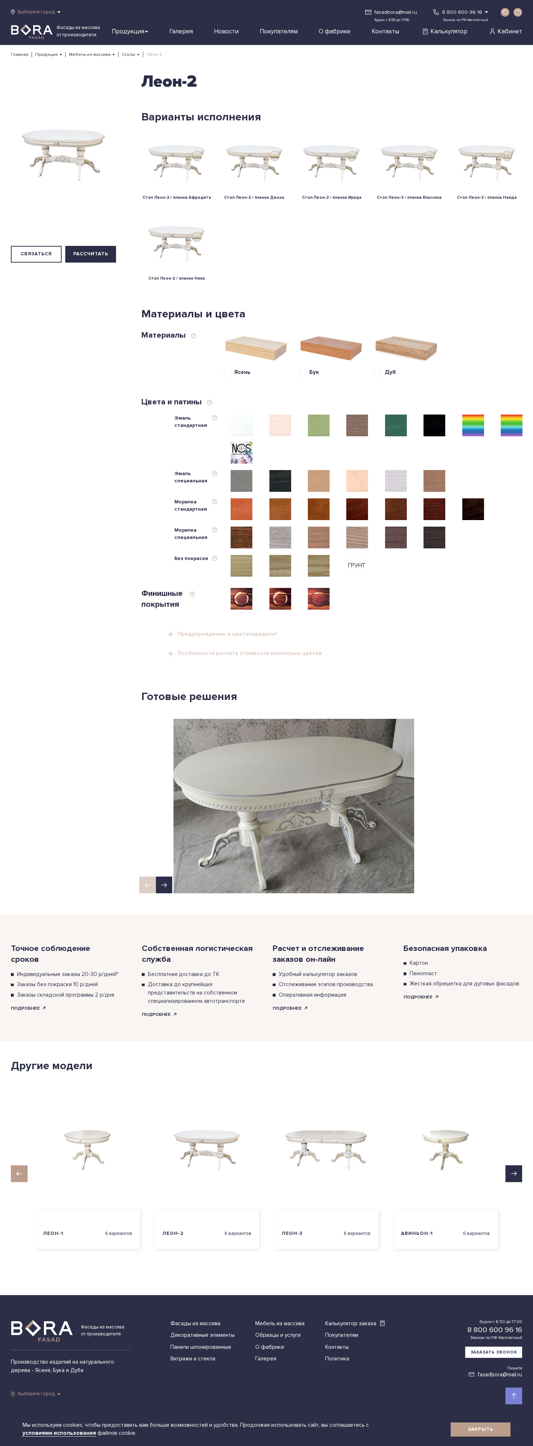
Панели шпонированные (200, 1347)
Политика (337, 1358)
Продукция (128, 31)
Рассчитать (91, 254)
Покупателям (279, 31)
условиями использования (60, 1433)
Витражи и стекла (192, 1358)
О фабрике (335, 31)
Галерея (181, 31)
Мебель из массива (90, 54)
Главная (19, 54)
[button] (164, 885)
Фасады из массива (195, 1323)
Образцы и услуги (278, 1335)
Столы (128, 54)
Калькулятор (448, 31)
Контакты (385, 31)
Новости (226, 31)
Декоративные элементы (202, 1335)
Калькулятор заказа (351, 1323)
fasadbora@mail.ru (396, 12)
